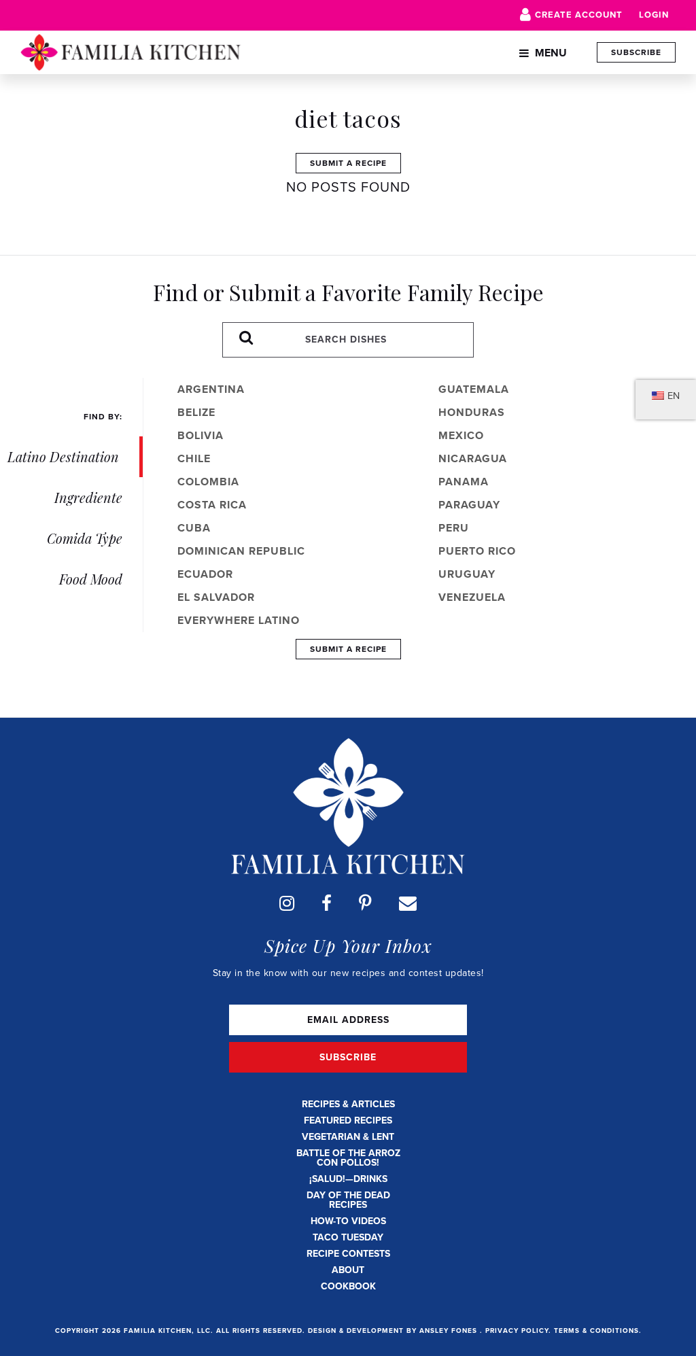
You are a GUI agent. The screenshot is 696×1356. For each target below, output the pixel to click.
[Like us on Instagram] (286, 903)
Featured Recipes (348, 1120)
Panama (463, 481)
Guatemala (473, 389)
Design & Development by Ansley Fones (394, 1330)
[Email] (408, 903)
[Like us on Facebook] (326, 903)
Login (654, 14)
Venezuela (472, 597)
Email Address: (348, 1020)
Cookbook (348, 1286)
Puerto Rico (477, 551)
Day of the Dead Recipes (348, 1200)
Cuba (194, 528)
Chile (194, 458)
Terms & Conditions (596, 1330)
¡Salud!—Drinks (348, 1179)
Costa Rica (212, 504)
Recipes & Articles (348, 1104)
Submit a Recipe (348, 163)
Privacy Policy (517, 1330)
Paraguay (469, 504)
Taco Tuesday (348, 1237)
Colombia (208, 481)
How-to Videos (348, 1221)
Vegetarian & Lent (348, 1137)
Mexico (461, 435)
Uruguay (466, 574)
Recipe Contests (348, 1254)
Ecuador (205, 574)
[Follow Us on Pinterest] (365, 903)
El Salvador (216, 597)
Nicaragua (472, 458)
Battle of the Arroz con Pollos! (348, 1158)
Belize (196, 412)
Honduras (471, 412)
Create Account (579, 14)
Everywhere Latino (238, 620)
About (348, 1270)
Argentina (211, 389)
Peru (453, 528)
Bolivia (200, 435)
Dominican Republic (241, 551)
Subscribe (636, 52)
